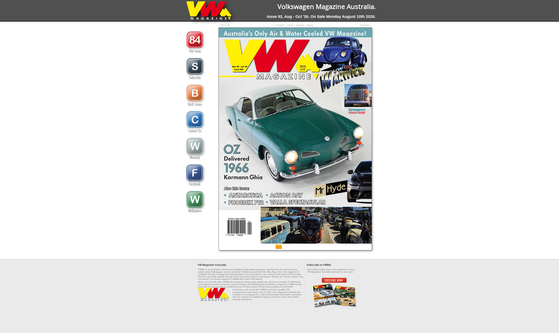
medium (300, 25)
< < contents (278, 25)
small (290, 25)
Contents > (365, 25)
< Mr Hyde (224, 25)
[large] (310, 25)
